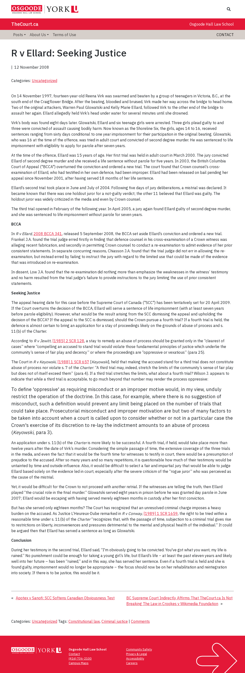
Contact (225, 34)
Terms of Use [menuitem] (64, 34)
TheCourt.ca (24, 24)
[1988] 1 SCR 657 (73, 361)
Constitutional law (84, 621)
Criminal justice (114, 621)
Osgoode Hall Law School (211, 24)
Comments (140, 621)
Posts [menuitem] (18, 34)
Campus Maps (79, 663)
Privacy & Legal (136, 654)
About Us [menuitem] (38, 34)
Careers (132, 663)
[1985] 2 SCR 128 (68, 340)
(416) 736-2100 (80, 658)
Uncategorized (44, 80)
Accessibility (135, 658)
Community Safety (139, 649)
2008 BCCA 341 (47, 233)
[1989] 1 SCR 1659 (161, 513)
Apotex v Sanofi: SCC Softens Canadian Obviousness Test (65, 598)
